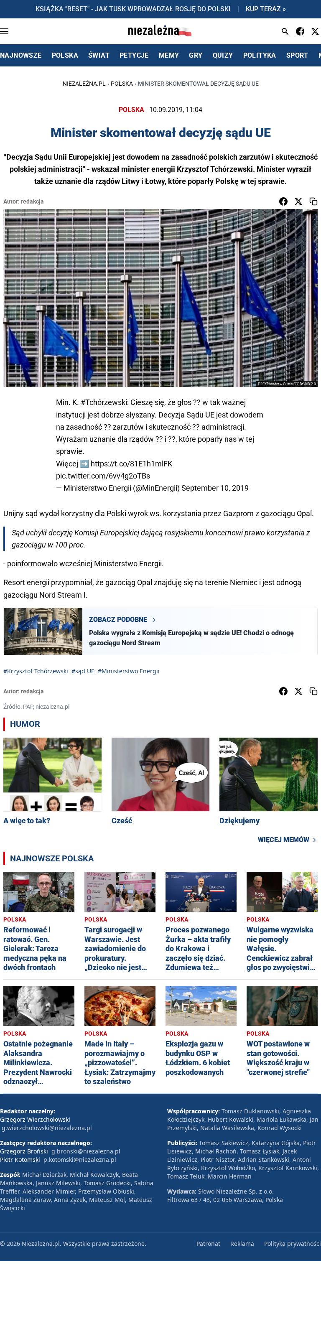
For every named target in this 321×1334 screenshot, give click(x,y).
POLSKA (65, 55)
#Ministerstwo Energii (129, 671)
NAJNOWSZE (21, 55)
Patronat (208, 1243)
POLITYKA (259, 55)
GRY (195, 55)
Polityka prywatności (292, 1243)
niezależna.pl (84, 83)
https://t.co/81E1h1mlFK (131, 463)
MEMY (169, 55)
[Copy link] (313, 201)
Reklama (242, 1243)
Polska (122, 83)
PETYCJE (134, 55)
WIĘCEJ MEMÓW (283, 840)
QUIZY (223, 55)
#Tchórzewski (104, 402)
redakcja (32, 201)
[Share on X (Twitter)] (298, 201)
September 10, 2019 (215, 488)
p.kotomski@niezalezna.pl (79, 1159)
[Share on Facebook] (283, 201)
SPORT (297, 55)
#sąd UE (82, 671)
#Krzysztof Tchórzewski (35, 671)
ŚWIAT (99, 55)
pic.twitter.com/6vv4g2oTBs (103, 475)
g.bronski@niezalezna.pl (85, 1151)
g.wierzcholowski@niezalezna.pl (47, 1128)
